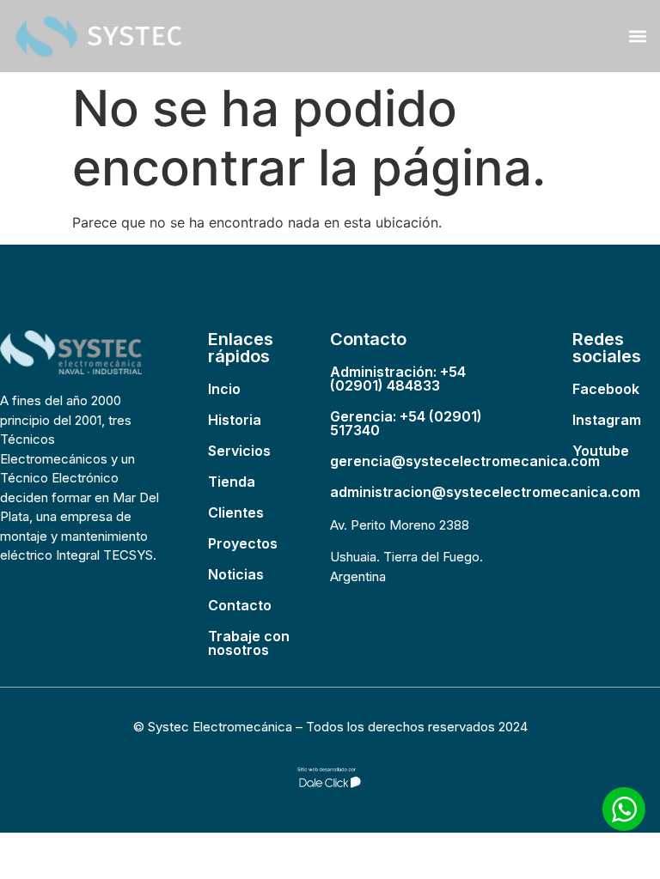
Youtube (600, 450)
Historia (234, 419)
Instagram (606, 419)
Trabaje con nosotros (249, 642)
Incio (224, 388)
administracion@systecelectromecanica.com (485, 491)
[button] (637, 35)
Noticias (236, 574)
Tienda (231, 481)
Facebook (605, 388)
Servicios (239, 450)
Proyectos (243, 543)
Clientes (236, 512)
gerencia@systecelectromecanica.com (465, 461)
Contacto (240, 605)
